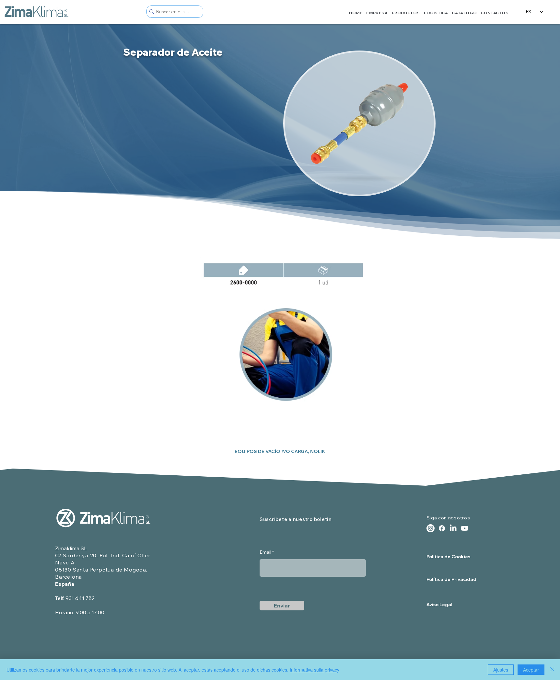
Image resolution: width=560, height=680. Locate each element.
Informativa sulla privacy (314, 669)
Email (265, 552)
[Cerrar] (552, 669)
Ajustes (500, 669)
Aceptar (531, 669)
